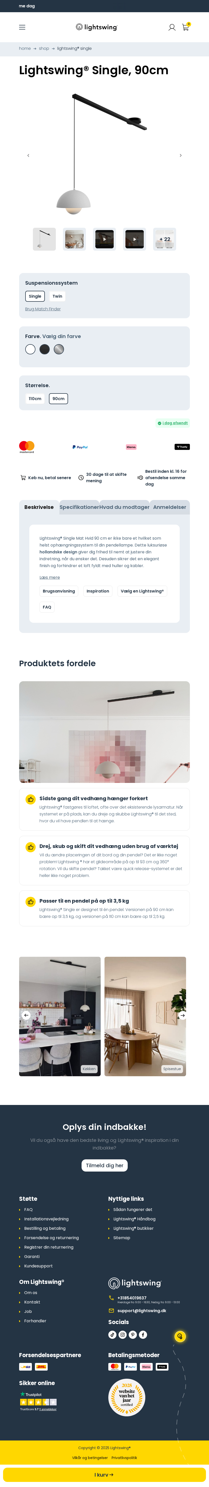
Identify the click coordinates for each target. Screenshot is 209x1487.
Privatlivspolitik (124, 1457)
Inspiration (98, 591)
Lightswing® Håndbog (134, 1219)
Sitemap (121, 1238)
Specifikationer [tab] (79, 507)
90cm (58, 399)
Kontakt (32, 1302)
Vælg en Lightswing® (142, 591)
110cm (35, 399)
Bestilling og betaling (45, 1228)
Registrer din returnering (48, 1247)
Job (28, 1311)
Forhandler (35, 1321)
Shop (44, 48)
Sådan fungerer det (132, 1209)
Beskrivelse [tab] (39, 507)
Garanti (32, 1257)
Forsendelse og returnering (51, 1238)
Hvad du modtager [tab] (124, 507)
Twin (57, 296)
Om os (30, 1293)
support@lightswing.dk (141, 1311)
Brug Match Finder (43, 309)
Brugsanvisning (59, 591)
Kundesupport (38, 1266)
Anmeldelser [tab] (169, 507)
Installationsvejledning (46, 1219)
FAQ (47, 607)
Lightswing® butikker (133, 1228)
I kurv (101, 1474)
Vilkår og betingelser (90, 1457)
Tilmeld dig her (104, 1165)
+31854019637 (132, 1298)
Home (25, 48)
